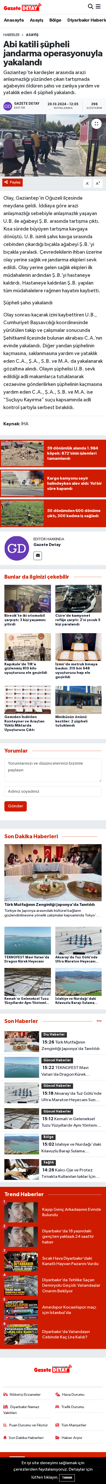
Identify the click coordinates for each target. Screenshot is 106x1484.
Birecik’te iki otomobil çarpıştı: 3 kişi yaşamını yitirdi (25, 620)
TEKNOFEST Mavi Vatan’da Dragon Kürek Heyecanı (65, 1071)
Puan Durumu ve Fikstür (28, 1425)
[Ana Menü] (98, 7)
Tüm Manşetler (73, 1425)
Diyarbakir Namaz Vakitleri (21, 1410)
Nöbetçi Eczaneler (25, 1395)
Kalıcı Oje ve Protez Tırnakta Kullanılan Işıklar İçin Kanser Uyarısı (68, 1174)
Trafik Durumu (72, 1407)
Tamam (67, 1477)
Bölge (55, 20)
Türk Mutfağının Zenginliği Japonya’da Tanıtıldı (70, 1045)
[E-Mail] (37, 556)
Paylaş (15, 182)
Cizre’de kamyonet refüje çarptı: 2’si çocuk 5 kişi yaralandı (77, 620)
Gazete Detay (47, 545)
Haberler (11, 35)
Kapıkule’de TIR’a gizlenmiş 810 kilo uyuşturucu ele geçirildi (25, 668)
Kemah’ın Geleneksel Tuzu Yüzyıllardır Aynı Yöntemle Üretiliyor (71, 1123)
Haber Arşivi (72, 1438)
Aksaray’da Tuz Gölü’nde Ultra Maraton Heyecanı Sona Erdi (71, 1097)
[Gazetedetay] (22, 7)
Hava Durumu (73, 1395)
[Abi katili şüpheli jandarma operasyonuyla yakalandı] (53, 145)
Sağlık (48, 1162)
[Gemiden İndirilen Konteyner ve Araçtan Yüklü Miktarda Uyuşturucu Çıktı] (27, 700)
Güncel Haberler (57, 1060)
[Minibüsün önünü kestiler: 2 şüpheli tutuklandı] (78, 700)
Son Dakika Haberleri (26, 1438)
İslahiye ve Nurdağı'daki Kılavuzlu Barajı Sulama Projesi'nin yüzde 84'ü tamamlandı (71, 1148)
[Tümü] (99, 1021)
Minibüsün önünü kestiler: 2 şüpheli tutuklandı (71, 721)
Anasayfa (14, 20)
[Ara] (90, 7)
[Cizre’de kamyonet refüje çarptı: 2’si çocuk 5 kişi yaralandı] (78, 598)
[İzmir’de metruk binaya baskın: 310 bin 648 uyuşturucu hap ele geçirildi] (78, 647)
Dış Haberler (54, 1034)
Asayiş (36, 20)
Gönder (15, 806)
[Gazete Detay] (16, 548)
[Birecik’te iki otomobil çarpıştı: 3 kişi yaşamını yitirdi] (27, 598)
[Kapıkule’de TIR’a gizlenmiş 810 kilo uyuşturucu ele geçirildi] (27, 647)
